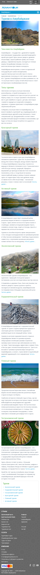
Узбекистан (5, 519)
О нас (3, 1)
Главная (3, 16)
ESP (31, 3)
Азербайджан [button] (5, 12)
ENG (30, 1)
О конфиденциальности (9, 557)
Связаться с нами (12, 1)
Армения (24, 522)
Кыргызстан (5, 524)
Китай (23, 529)
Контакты (4, 561)
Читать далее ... (30, 241)
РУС (36, 1)
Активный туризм (11, 501)
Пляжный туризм (10, 498)
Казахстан (4, 522)
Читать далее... (6, 292)
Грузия (23, 517)
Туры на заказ (6, 540)
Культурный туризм (11, 495)
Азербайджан (12, 16)
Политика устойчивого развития (12, 559)
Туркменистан (6, 529)
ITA (35, 3)
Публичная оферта (7, 554)
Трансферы (5, 543)
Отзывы (4, 552)
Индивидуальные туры (9, 538)
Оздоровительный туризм (14, 490)
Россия (23, 527)
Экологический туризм (12, 487)
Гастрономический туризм (14, 493)
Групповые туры (6, 536)
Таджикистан (5, 527)
